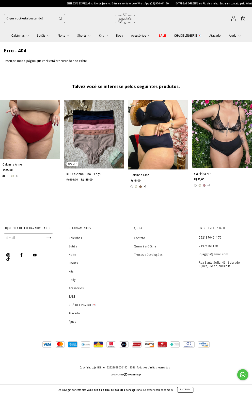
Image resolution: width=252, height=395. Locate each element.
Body (119, 35)
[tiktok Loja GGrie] (8, 259)
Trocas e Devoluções (148, 255)
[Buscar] (60, 18)
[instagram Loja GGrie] (8, 255)
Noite (62, 35)
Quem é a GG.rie (145, 246)
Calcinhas (18, 35)
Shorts (82, 35)
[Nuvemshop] (126, 375)
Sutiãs (41, 35)
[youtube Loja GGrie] (34, 255)
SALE (162, 35)
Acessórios (139, 35)
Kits (102, 35)
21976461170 (208, 246)
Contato (139, 238)
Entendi (185, 390)
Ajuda (233, 35)
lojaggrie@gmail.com (213, 254)
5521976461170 (210, 237)
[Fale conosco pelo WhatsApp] (242, 374)
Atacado (215, 35)
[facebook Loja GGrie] (22, 255)
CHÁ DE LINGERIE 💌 (187, 35)
